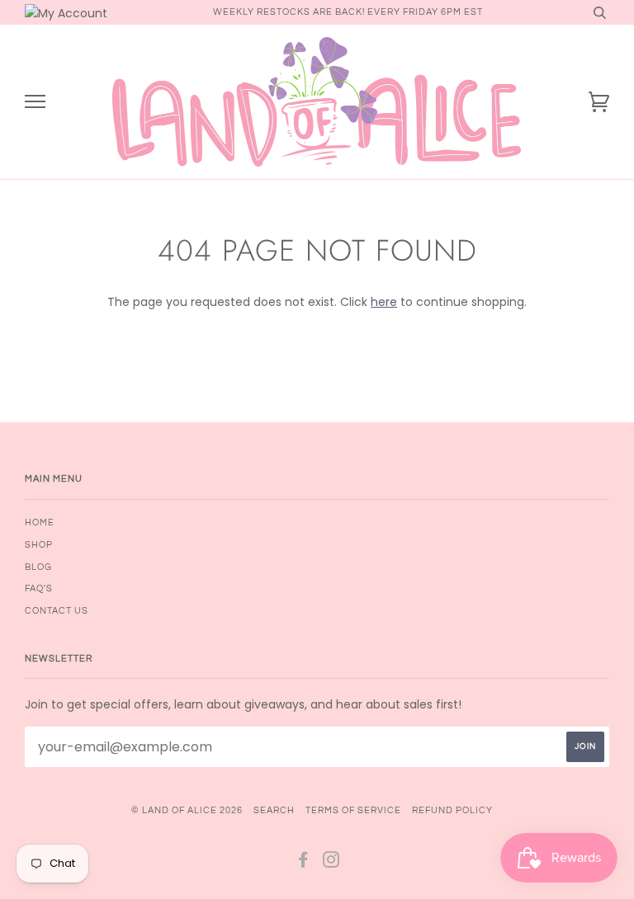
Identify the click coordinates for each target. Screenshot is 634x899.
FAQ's (39, 588)
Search (274, 810)
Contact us (56, 610)
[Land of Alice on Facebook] (303, 863)
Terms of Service (353, 810)
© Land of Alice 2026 (187, 810)
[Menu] (35, 102)
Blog (38, 567)
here (384, 302)
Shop (39, 544)
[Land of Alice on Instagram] (331, 863)
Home (39, 522)
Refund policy (452, 810)
